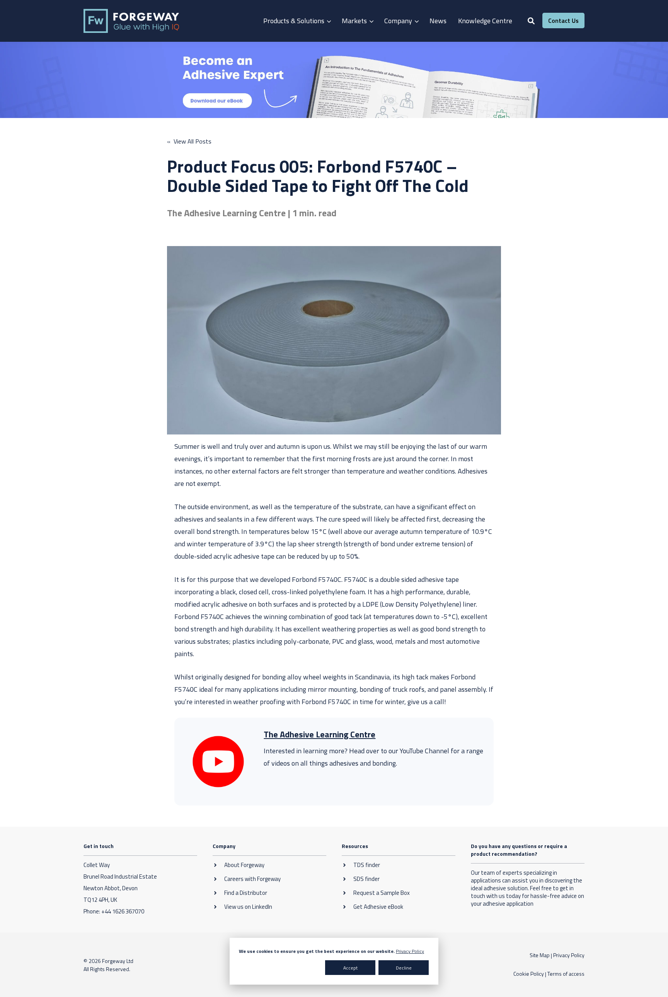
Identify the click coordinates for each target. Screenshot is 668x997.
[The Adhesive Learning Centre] (218, 761)
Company (398, 20)
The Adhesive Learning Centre (319, 734)
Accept (350, 967)
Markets (354, 20)
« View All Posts (189, 141)
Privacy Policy (410, 951)
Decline (404, 967)
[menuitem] (296, 21)
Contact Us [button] (563, 20)
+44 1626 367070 (122, 911)
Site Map (540, 955)
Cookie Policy (528, 974)
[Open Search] (531, 20)
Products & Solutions (293, 20)
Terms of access (565, 974)
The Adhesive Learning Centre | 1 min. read (251, 213)
